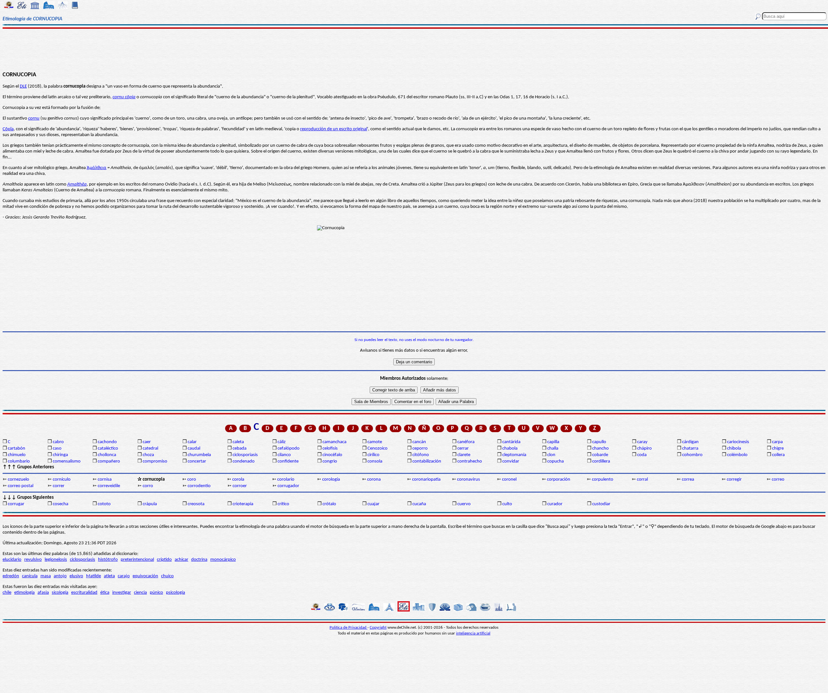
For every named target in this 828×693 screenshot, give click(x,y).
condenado (244, 461)
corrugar (16, 504)
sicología (60, 592)
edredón (11, 576)
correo (778, 479)
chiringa (60, 455)
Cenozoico (377, 448)
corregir (734, 479)
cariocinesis (738, 442)
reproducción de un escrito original (333, 129)
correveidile (109, 486)
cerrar (463, 448)
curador (554, 504)
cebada (239, 448)
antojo (60, 576)
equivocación (145, 576)
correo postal (20, 486)
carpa (777, 442)
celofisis (330, 448)
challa (552, 448)
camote (374, 442)
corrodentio (199, 486)
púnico (156, 592)
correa (688, 479)
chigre (778, 448)
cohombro (692, 455)
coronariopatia (426, 479)
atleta (109, 576)
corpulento (602, 479)
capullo (599, 442)
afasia (43, 592)
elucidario (12, 559)
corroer (240, 486)
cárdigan (690, 442)
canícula (30, 576)
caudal (194, 448)
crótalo (329, 504)
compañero (109, 461)
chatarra (690, 448)
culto (507, 504)
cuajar (373, 504)
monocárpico (223, 559)
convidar (510, 461)
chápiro (644, 448)
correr (58, 486)
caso (57, 448)
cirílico (373, 455)
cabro (58, 442)
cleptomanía (514, 455)
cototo (104, 504)
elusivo (76, 576)
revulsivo (33, 559)
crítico (283, 504)
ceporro (420, 448)
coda (642, 455)
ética (104, 592)
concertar (197, 461)
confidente (288, 461)
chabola (510, 448)
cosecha (60, 504)
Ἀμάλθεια (96, 167)
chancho (600, 448)
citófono (420, 455)
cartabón (16, 448)
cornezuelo (18, 479)
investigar (121, 592)
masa (45, 576)
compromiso (155, 461)
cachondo (107, 442)
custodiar (601, 504)
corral (642, 479)
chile (7, 592)
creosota (196, 504)
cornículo (62, 479)
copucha (555, 461)
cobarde (600, 455)
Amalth (74, 184)
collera (778, 455)
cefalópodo (289, 448)
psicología (175, 592)
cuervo (464, 504)
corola (238, 479)
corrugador (288, 486)
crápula (150, 504)
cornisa (105, 479)
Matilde (93, 576)
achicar (181, 559)
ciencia (140, 592)
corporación (558, 479)
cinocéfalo (332, 455)
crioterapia (243, 504)
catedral (150, 448)
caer (147, 442)
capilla (553, 442)
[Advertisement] (414, 49)
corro (148, 486)
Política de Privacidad (348, 627)
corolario (285, 479)
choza (148, 455)
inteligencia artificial (473, 633)
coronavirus (468, 479)
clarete (463, 455)
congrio (329, 461)
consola (374, 461)
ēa (84, 184)
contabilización (426, 461)
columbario (19, 461)
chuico (167, 576)
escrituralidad (84, 592)
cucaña (419, 504)
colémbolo (737, 455)
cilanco (284, 455)
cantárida (511, 442)
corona (374, 479)
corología (331, 479)
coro (191, 479)
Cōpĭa (8, 129)
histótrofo (108, 559)
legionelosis (56, 559)
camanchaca (334, 442)
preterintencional (137, 559)
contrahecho (469, 461)
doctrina (199, 559)
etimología (24, 592)
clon (551, 455)
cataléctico (108, 448)
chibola (734, 448)
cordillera (601, 461)
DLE (23, 86)
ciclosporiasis (245, 455)
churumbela (199, 455)
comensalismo (67, 461)
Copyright (378, 627)
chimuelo (17, 455)
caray (642, 442)
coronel (509, 479)
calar (192, 442)
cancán (419, 442)
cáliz (282, 442)
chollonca (107, 455)
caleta (238, 442)
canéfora (465, 442)
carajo (124, 576)
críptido (164, 559)
